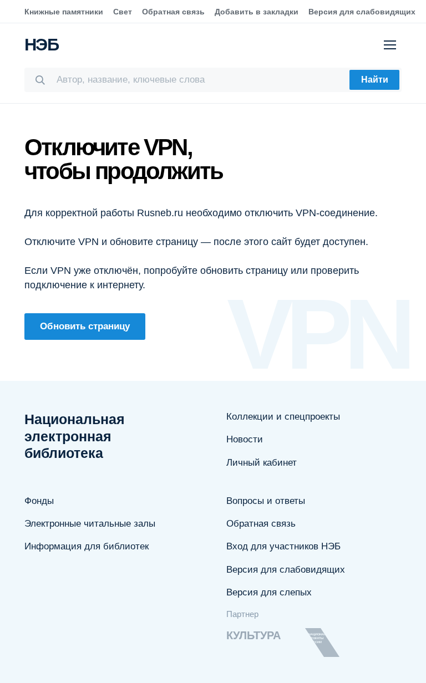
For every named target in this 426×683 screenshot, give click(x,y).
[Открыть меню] (390, 45)
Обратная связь (173, 11)
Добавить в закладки (256, 11)
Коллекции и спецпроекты (283, 416)
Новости (244, 439)
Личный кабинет (261, 462)
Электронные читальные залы (89, 523)
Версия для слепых (269, 592)
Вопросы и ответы (265, 501)
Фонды (39, 501)
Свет (122, 11)
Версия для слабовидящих (361, 11)
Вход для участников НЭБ (283, 546)
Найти (374, 79)
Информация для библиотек (86, 546)
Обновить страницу (85, 326)
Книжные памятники (63, 11)
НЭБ (41, 44)
